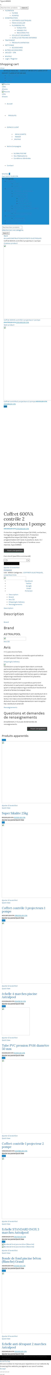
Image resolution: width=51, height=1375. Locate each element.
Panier (9, 80)
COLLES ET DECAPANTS (21, 35)
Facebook (29, 581)
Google (28, 586)
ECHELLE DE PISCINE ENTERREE (24, 38)
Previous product (11, 243)
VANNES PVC (22, 30)
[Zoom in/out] (8, 1371)
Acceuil (10, 78)
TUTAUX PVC (21, 28)
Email (28, 588)
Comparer (8, 570)
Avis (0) (12, 600)
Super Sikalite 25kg (15, 813)
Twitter (28, 583)
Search (24, 8)
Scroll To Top (5, 1361)
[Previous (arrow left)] (1, 1374)
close (2, 68)
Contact (10, 166)
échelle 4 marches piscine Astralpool (19, 995)
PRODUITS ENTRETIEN (20, 43)
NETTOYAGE (9, 45)
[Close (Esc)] (1, 1371)
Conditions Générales (22, 158)
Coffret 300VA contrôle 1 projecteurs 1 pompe (22, 320)
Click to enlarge (10, 508)
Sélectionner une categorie (12, 230)
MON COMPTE (20, 134)
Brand (11, 597)
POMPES (15, 15)
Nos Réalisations (20, 156)
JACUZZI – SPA (10, 53)
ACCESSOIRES (17, 48)
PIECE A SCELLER (18, 23)
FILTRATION (9, 11)
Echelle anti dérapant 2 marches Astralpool (24, 1345)
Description (13, 595)
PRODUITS (12, 115)
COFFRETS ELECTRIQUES (21, 20)
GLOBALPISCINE (20, 153)
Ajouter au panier (11, 563)
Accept (3, 1369)
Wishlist (8, 56)
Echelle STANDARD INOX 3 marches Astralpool (20, 1230)
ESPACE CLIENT (13, 127)
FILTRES (15, 13)
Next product (9, 325)
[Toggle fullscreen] (6, 1371)
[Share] (3, 1371)
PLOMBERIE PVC (18, 25)
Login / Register (11, 59)
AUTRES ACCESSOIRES (13, 50)
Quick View (6, 808)
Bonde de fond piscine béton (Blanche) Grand (21, 1260)
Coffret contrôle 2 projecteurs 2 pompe (20, 401)
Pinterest (28, 591)
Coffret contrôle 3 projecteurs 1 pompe (23, 909)
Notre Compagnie (14, 146)
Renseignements (15, 604)
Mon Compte (13, 76)
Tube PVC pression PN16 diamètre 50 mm (25, 1047)
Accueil (10, 104)
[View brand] (15, 578)
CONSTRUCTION (11, 18)
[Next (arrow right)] (3, 1374)
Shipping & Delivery (17, 602)
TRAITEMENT (10, 40)
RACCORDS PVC (23, 33)
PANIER (18, 137)
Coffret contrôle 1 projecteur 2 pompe (23, 1145)
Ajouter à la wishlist (11, 567)
